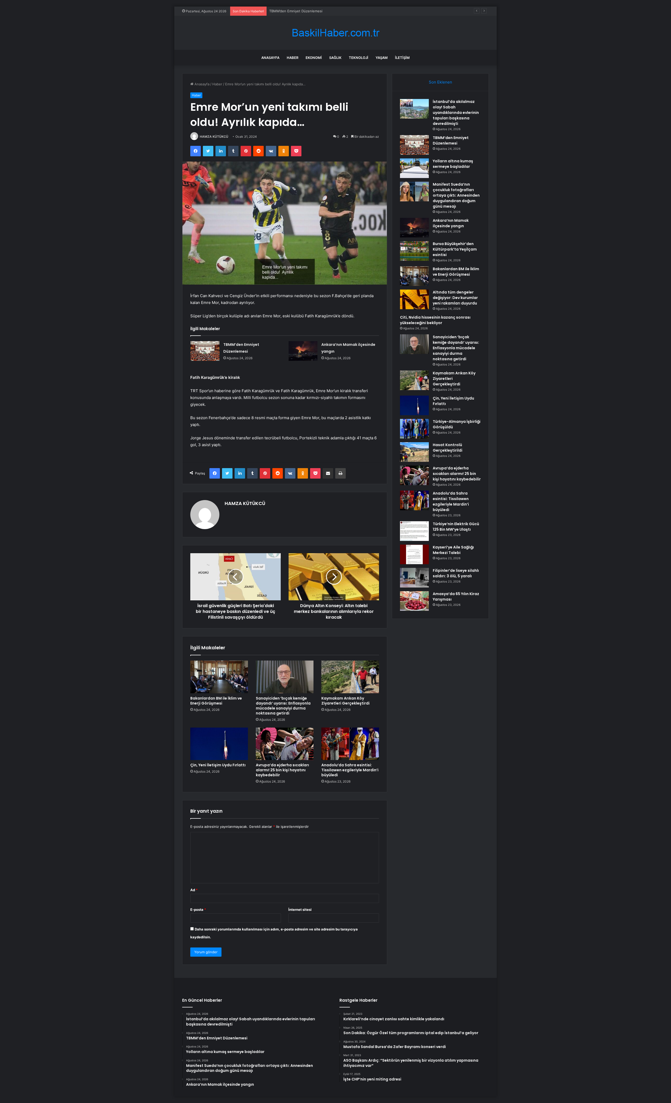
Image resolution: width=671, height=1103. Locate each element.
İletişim (402, 58)
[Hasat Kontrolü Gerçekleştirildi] (414, 452)
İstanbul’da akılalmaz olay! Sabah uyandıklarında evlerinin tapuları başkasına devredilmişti (456, 112)
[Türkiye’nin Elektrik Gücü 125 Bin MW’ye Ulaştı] (414, 531)
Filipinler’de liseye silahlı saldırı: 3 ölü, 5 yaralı (456, 573)
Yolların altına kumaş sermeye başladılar (301, 11)
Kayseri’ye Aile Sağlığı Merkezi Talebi (453, 550)
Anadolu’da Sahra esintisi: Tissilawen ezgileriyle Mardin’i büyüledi (349, 770)
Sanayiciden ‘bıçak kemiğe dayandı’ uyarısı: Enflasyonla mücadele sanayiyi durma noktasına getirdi (283, 706)
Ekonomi (314, 58)
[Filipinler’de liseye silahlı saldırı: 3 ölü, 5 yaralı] (414, 577)
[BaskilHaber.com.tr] (335, 32)
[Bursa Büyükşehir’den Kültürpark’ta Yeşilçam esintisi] (414, 251)
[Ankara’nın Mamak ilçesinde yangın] (303, 351)
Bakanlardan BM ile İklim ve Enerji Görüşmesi (216, 701)
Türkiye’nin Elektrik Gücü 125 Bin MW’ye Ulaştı (456, 526)
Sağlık (335, 58)
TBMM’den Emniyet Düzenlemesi (451, 140)
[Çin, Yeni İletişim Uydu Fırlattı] (219, 744)
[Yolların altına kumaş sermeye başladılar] (414, 168)
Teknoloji (358, 58)
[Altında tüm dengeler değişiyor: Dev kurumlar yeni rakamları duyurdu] (414, 299)
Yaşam (382, 58)
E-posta (198, 909)
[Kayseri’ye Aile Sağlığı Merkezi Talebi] (414, 554)
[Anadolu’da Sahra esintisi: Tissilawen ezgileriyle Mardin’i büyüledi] (350, 744)
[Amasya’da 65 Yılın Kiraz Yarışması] (414, 601)
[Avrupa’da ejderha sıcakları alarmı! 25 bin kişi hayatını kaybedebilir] (284, 744)
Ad (194, 890)
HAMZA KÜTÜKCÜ (214, 136)
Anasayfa (270, 58)
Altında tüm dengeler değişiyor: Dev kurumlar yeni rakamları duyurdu (455, 298)
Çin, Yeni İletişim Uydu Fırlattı (218, 765)
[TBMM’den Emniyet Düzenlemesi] (205, 351)
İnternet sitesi (300, 909)
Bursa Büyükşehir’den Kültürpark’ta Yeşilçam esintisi (455, 249)
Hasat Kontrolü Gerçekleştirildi (447, 447)
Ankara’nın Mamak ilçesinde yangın (451, 223)
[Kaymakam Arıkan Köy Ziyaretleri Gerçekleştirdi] (350, 677)
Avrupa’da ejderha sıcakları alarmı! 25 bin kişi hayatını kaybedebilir (282, 770)
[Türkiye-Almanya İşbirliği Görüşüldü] (414, 429)
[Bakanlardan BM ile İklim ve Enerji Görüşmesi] (219, 677)
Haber (292, 58)
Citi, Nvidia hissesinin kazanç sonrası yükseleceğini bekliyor (435, 320)
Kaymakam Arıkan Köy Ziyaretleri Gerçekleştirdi (345, 701)
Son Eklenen (440, 82)
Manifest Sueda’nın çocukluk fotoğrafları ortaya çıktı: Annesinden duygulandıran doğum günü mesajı (456, 195)
